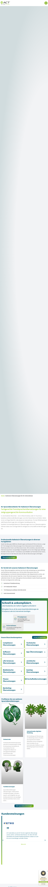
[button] (24, 619)
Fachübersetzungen (9, 786)
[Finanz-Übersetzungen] (21, 680)
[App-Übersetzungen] (45, 652)
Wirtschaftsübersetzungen (35, 679)
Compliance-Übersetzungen (9, 644)
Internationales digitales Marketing (34, 732)
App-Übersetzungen (34, 652)
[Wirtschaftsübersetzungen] (45, 679)
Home (2, 496)
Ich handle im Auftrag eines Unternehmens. (13, 628)
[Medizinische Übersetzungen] (21, 671)
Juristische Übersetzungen (32, 662)
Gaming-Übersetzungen (32, 671)
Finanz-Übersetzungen (9, 680)
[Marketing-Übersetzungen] (21, 689)
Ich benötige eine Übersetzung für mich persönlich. (24, 620)
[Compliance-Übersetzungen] (21, 644)
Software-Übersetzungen (9, 653)
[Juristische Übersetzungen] (45, 662)
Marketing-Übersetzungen (9, 689)
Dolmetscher (7, 739)
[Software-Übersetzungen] (21, 653)
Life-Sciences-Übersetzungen (9, 662)
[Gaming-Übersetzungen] (45, 671)
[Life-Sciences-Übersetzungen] (21, 662)
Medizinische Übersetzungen (9, 671)
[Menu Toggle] (46, 3)
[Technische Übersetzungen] (45, 644)
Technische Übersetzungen (32, 644)
